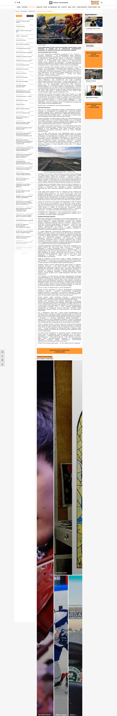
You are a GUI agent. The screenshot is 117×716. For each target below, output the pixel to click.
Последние (19, 15)
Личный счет (98, 99)
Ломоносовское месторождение (24, 52)
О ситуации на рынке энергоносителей (21, 86)
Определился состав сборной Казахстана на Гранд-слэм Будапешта (23, 185)
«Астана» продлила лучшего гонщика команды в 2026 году (23, 174)
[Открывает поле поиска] (102, 3)
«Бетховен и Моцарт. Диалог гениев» (23, 21)
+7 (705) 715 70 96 (59, 352)
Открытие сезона (20, 104)
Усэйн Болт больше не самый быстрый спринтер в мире (23, 123)
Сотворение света (20, 26)
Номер (19, 7)
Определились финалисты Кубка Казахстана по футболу (24, 242)
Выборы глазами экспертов (22, 108)
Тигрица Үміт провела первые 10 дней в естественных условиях (24, 215)
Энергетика (32, 11)
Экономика (32, 7)
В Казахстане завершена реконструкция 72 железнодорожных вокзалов (23, 226)
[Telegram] (17, 2)
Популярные (30, 15)
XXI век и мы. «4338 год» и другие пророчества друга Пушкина (24, 232)
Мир (59, 7)
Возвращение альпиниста (22, 69)
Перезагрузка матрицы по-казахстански (22, 117)
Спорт (74, 7)
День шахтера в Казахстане (23, 44)
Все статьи (24, 253)
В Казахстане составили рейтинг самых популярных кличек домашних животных (24, 156)
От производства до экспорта (23, 48)
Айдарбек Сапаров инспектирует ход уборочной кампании (24, 197)
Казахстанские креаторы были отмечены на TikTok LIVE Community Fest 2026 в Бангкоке (24, 134)
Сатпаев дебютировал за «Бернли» (24, 220)
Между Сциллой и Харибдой (44, 11)
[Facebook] (15, 2)
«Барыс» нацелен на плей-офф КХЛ (23, 31)
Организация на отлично (22, 100)
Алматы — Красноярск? (22, 36)
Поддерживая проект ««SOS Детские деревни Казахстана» (23, 91)
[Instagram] (19, 2)
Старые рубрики (92, 7)
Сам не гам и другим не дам (23, 112)
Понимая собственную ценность (24, 60)
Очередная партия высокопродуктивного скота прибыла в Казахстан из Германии (24, 162)
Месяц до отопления (21, 73)
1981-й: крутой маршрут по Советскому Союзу (22, 179)
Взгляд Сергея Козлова (21, 77)
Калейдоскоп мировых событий (24, 56)
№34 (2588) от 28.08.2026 (45, 358)
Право (45, 7)
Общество (39, 7)
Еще (99, 7)
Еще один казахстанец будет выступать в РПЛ (23, 191)
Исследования (52, 7)
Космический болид (21, 40)
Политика (25, 7)
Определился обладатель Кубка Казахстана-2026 (24, 128)
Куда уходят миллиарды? (22, 81)
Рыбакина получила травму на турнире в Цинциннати (23, 237)
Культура (64, 7)
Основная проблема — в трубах (24, 96)
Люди (69, 7)
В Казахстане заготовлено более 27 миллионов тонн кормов (24, 168)
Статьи (17, 11)
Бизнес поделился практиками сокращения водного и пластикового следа (23, 210)
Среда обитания (81, 7)
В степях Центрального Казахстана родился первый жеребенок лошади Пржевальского (24, 149)
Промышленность (97, 30)
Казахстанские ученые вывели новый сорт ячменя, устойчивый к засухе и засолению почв (24, 203)
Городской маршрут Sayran (22, 65)
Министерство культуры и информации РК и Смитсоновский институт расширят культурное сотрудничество (24, 141)
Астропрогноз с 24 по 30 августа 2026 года (24, 248)
